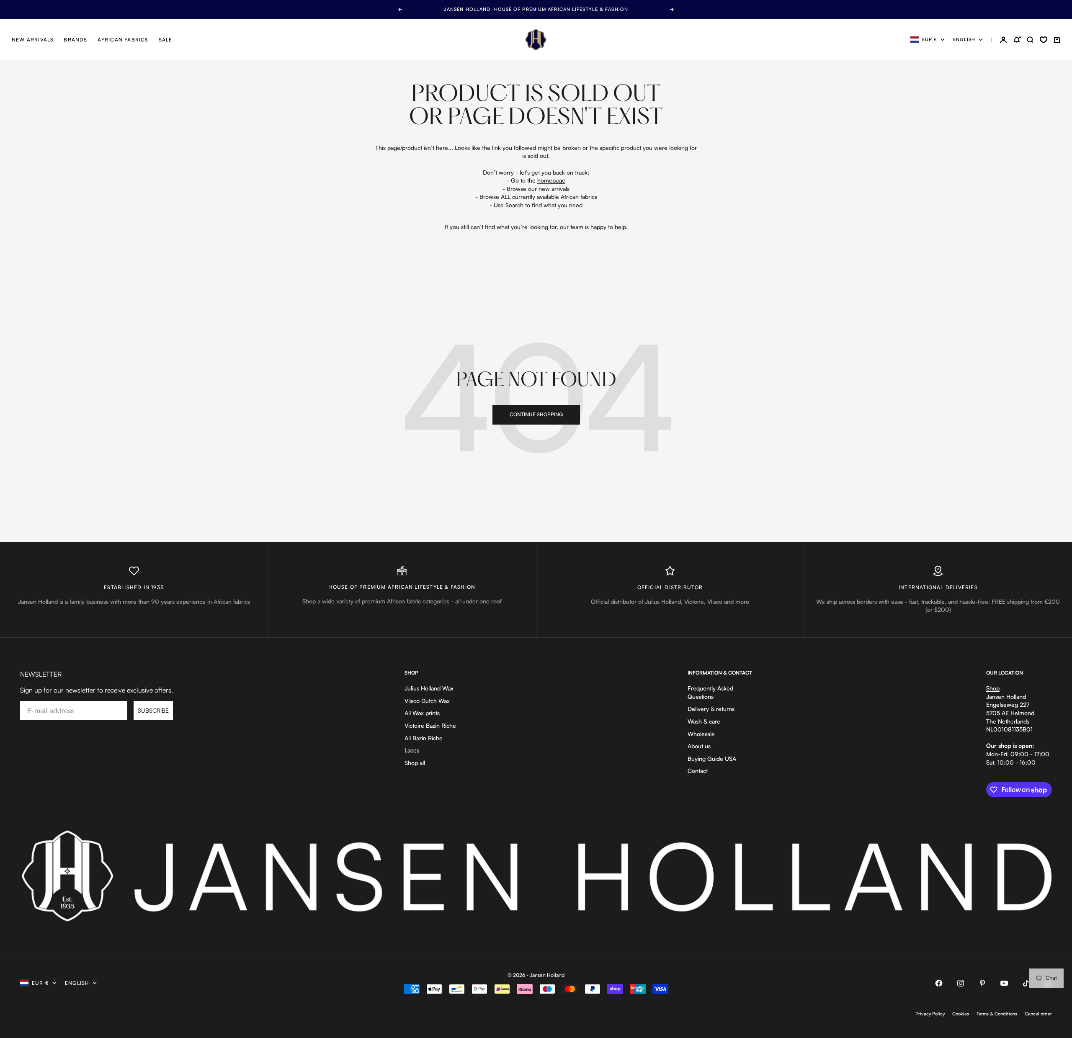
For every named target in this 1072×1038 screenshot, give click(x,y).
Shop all (415, 762)
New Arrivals (33, 39)
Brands (75, 39)
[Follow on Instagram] (960, 983)
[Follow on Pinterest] (982, 983)
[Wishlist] (1043, 39)
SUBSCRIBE (153, 710)
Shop (993, 688)
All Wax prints (422, 712)
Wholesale (701, 733)
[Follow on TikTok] (1026, 983)
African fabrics (123, 39)
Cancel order (1038, 1014)
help (620, 226)
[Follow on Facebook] (939, 983)
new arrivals (554, 188)
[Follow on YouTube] (1004, 983)
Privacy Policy (930, 1014)
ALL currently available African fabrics (549, 196)
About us (699, 746)
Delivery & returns (711, 708)
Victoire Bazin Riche (430, 725)
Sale (166, 39)
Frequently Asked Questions (710, 692)
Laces (412, 750)
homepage (551, 180)
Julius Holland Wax (429, 688)
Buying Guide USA (712, 758)
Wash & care (704, 721)
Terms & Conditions (997, 1014)
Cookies (960, 1014)
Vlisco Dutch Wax (427, 700)
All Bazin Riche (424, 738)
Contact (698, 770)
